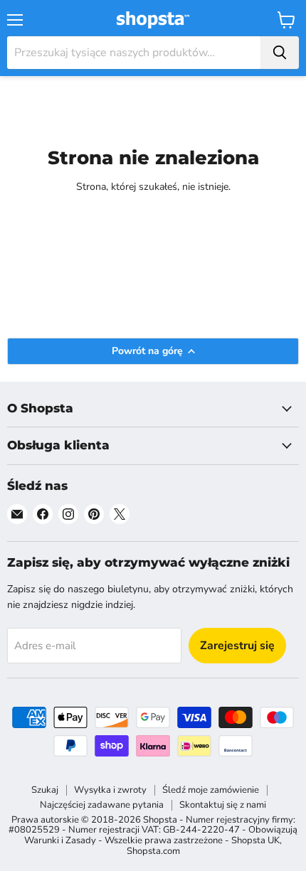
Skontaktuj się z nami (222, 804)
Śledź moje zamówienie (210, 790)
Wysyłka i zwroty (110, 790)
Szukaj (44, 790)
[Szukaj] (279, 52)
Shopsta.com (153, 851)
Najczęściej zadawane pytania (102, 804)
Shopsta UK (255, 840)
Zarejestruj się (237, 645)
